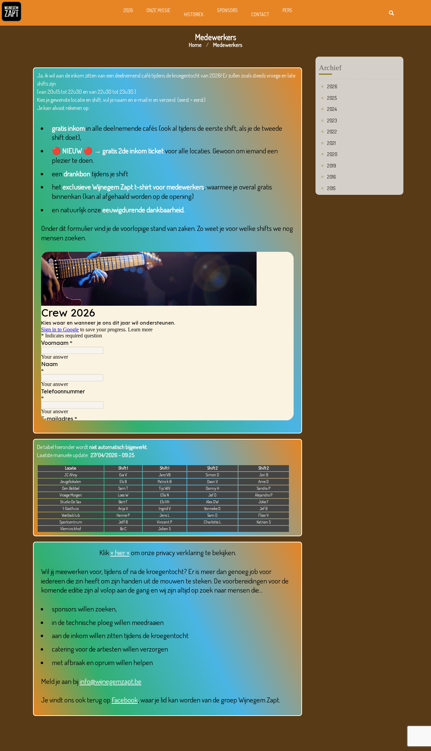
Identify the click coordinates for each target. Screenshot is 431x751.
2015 (331, 188)
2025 (332, 98)
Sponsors (227, 10)
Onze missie (158, 10)
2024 (332, 109)
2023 (332, 120)
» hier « (120, 552)
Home (195, 44)
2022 (332, 131)
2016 (331, 177)
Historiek (193, 14)
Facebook (125, 699)
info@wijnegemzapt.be (110, 681)
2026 (128, 10)
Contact (260, 14)
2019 (331, 165)
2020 (332, 154)
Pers (287, 10)
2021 (331, 143)
